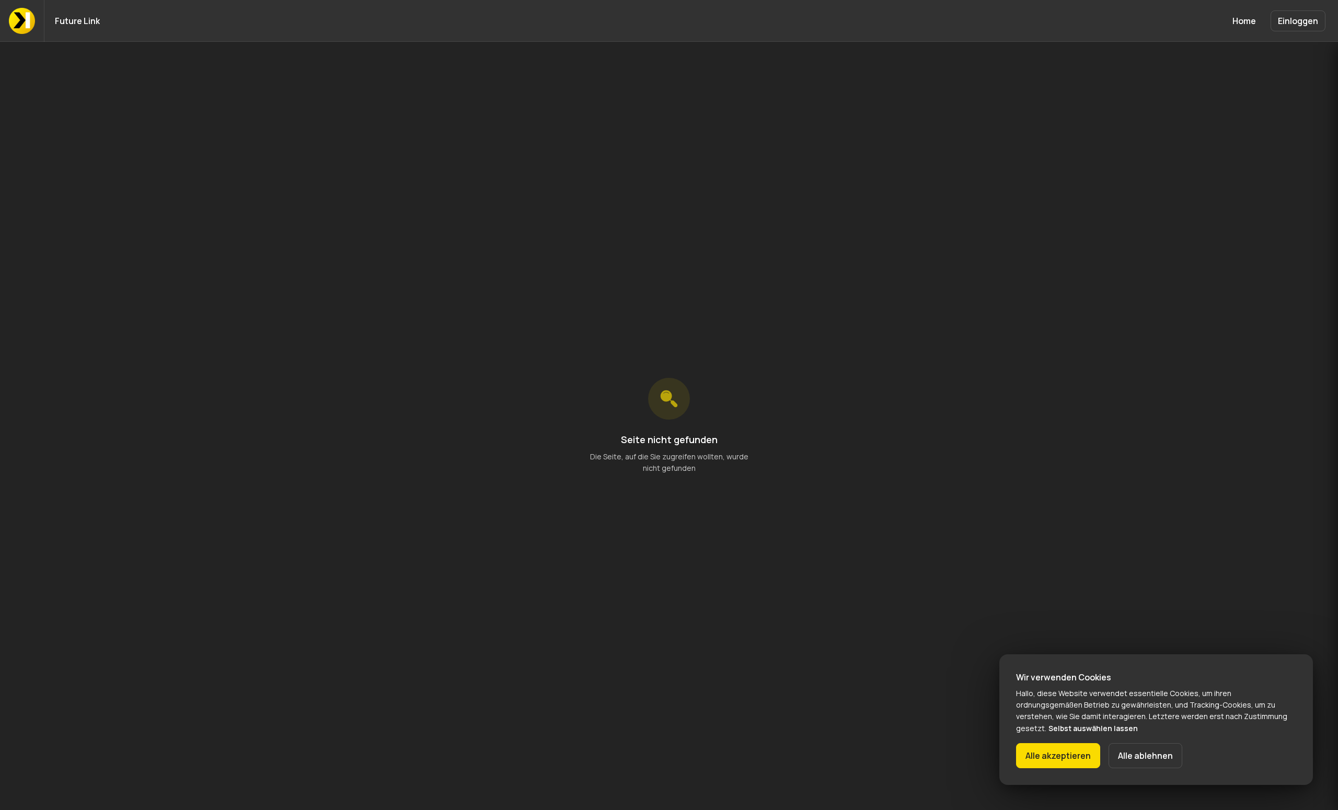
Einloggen (1298, 21)
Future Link (77, 21)
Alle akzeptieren (1058, 755)
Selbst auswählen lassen (1093, 728)
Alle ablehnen (1145, 755)
